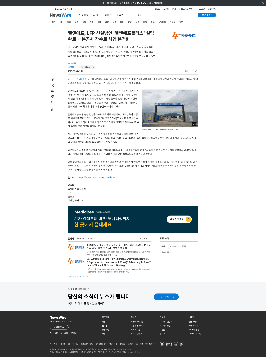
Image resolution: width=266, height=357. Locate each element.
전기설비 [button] (173, 246)
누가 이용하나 (136, 333)
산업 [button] (163, 246)
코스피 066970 (88, 67)
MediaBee (149, 344)
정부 (152, 22)
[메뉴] (52, 9)
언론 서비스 (193, 321)
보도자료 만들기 (166, 321)
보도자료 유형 (165, 325)
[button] (186, 71)
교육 (130, 22)
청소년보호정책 (101, 344)
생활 (84, 22)
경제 (99, 22)
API (141, 344)
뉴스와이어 (80, 79)
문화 (76, 22)
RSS (92, 238)
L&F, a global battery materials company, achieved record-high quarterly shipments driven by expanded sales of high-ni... (118, 270)
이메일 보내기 (75, 200)
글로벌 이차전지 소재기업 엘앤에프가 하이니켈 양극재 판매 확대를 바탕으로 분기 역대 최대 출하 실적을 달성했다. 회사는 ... (118, 253)
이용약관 (62, 344)
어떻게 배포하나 (137, 325)
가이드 (108, 15)
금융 (107, 22)
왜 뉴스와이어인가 (138, 321)
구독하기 (145, 238)
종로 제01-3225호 (125, 349)
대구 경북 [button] (165, 252)
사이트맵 (122, 344)
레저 (122, 22)
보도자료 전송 (193, 330)
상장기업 (162, 22)
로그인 (202, 9)
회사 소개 (53, 344)
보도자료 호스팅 (194, 333)
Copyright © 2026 (133, 352)
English (130, 344)
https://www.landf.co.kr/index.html (96, 177)
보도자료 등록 (206, 15)
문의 (174, 9)
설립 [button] (184, 246)
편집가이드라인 (73, 344)
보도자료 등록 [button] (59, 327)
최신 (54, 22)
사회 (137, 22)
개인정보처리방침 (86, 344)
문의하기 (75, 333)
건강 (92, 22)
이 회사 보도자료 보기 (78, 276)
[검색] (140, 15)
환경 (145, 22)
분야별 (104, 325)
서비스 (96, 15)
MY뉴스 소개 (193, 325)
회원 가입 (212, 9)
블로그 (158, 9)
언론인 (120, 15)
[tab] (115, 317)
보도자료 (83, 15)
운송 (114, 22)
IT (61, 22)
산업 (69, 22)
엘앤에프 (73, 67)
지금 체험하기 (156, 3)
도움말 (166, 9)
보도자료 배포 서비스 (63, 9)
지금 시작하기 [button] (164, 296)
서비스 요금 (135, 330)
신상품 (172, 22)
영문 (181, 22)
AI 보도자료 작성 (186, 9)
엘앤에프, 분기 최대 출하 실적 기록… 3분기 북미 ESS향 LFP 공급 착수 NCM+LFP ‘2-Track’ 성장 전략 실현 (118, 246)
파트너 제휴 (113, 344)
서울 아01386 (65, 352)
